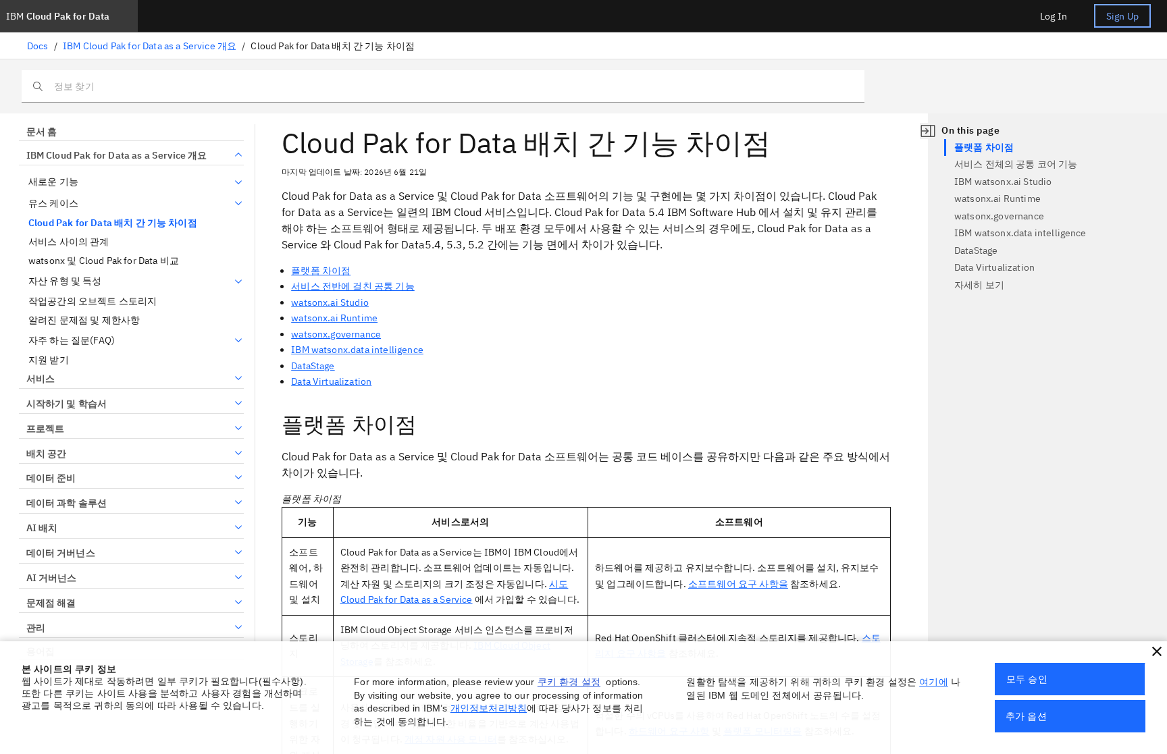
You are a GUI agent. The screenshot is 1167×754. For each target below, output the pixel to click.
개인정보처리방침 (488, 708)
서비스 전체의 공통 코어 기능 (1016, 164)
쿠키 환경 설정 (569, 681)
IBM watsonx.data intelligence (357, 350)
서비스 (40, 379)
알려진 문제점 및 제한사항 (84, 320)
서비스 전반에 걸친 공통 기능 (353, 286)
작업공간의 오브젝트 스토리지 (92, 301)
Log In (1053, 16)
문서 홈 (41, 132)
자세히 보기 (979, 285)
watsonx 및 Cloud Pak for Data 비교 (103, 261)
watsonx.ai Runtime (334, 318)
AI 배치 (41, 528)
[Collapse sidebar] (928, 131)
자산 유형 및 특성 (65, 281)
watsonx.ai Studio (330, 302)
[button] (1157, 651)
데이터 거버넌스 (60, 553)
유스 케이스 (53, 203)
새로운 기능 (53, 182)
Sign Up (1122, 16)
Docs (38, 46)
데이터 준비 (51, 478)
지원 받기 (48, 360)
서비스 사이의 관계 (68, 242)
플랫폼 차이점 (321, 271)
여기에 (933, 681)
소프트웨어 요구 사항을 (738, 584)
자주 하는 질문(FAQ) (71, 340)
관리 (35, 628)
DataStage (312, 366)
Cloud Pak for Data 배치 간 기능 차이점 (112, 223)
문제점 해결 (51, 603)
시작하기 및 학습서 (66, 404)
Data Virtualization (331, 381)
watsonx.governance (336, 334)
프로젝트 (45, 429)
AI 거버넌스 (51, 578)
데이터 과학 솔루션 (66, 503)
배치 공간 (46, 454)
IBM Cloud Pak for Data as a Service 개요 (149, 46)
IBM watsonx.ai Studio (1003, 182)
